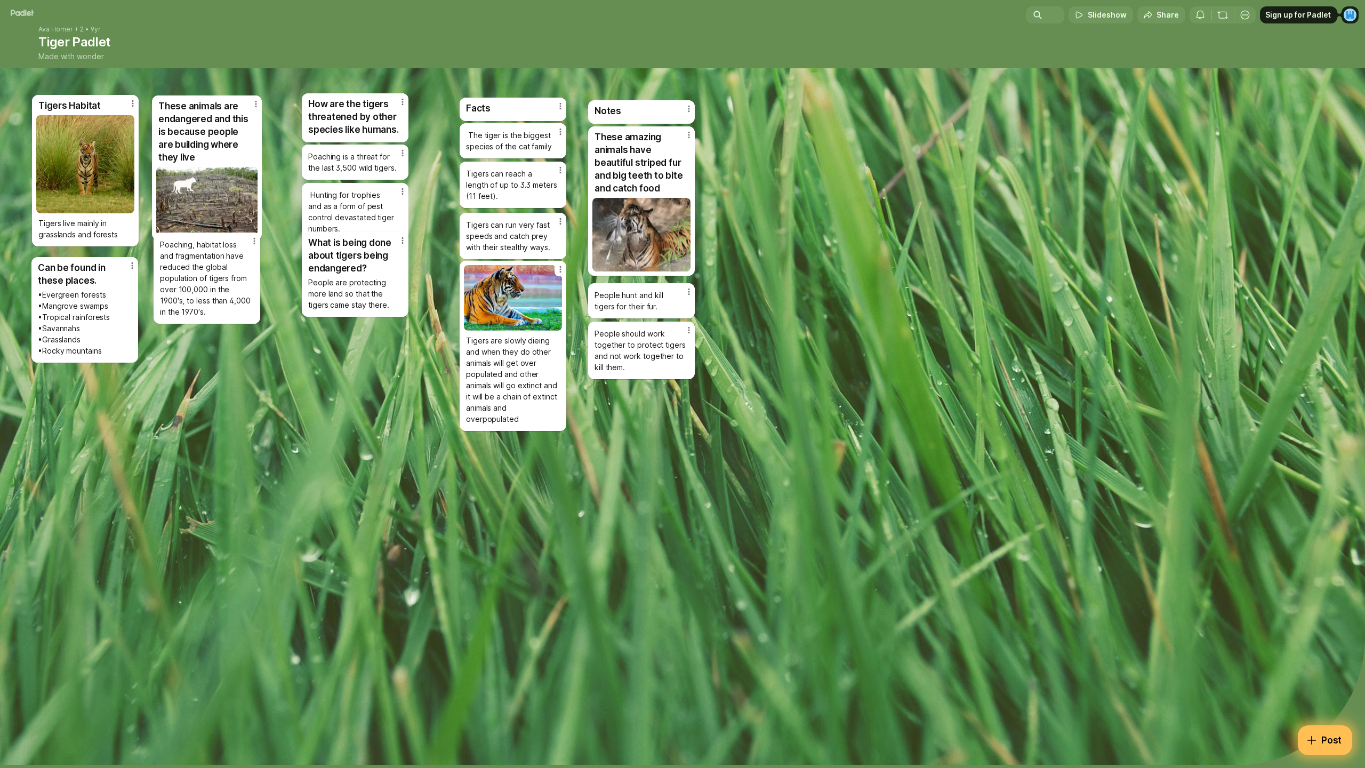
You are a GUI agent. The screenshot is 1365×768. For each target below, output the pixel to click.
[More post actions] (689, 330)
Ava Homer (55, 29)
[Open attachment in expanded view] (513, 298)
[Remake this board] (1222, 14)
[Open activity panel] (1200, 14)
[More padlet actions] (1245, 14)
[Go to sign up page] (1350, 14)
